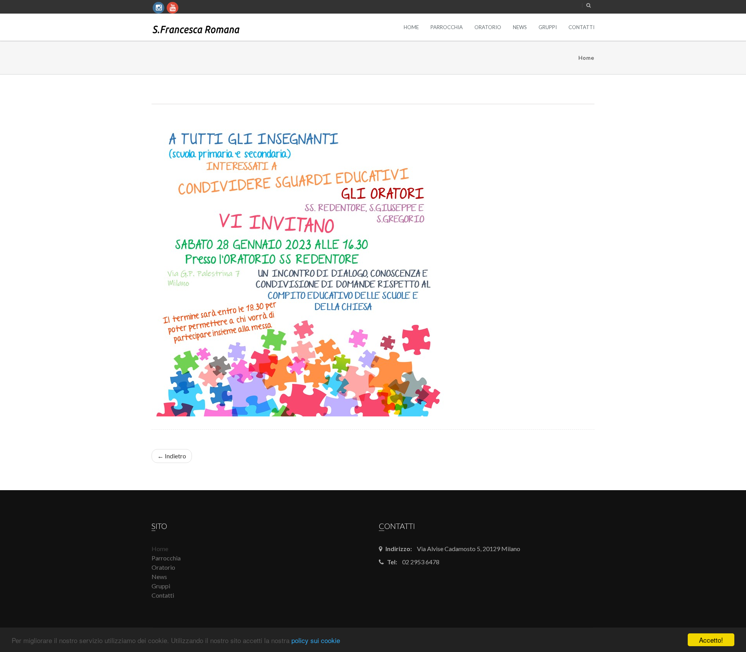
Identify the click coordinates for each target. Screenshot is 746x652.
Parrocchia (447, 27)
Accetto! (711, 640)
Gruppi (548, 27)
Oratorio (487, 27)
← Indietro (171, 456)
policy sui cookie (315, 640)
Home (411, 27)
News (520, 27)
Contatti (581, 27)
